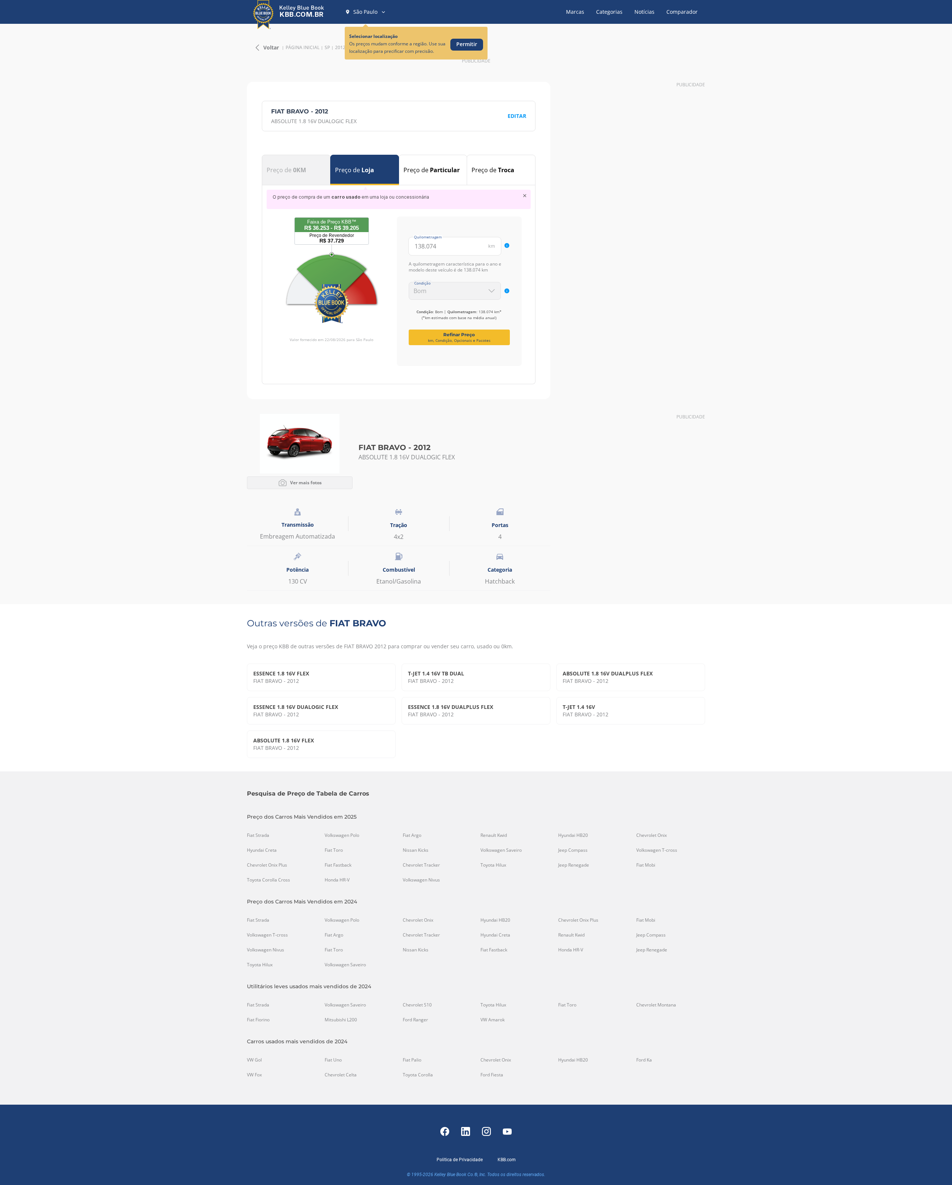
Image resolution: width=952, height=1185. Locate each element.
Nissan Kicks (415, 850)
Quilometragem (428, 237)
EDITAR (517, 115)
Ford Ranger (415, 1020)
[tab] (296, 170)
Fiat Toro (334, 850)
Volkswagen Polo (342, 835)
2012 (340, 48)
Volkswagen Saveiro (501, 850)
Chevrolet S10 (417, 1005)
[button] (365, 12)
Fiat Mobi (645, 865)
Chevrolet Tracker (421, 865)
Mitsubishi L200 (341, 1020)
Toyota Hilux (493, 865)
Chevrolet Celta (341, 1075)
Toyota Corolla (418, 1075)
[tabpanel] (399, 278)
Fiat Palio (412, 1060)
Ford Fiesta (491, 1075)
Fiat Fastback (338, 865)
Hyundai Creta (262, 850)
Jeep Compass (573, 850)
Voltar (271, 47)
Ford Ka (644, 1060)
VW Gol (254, 1060)
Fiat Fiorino (258, 1020)
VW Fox (254, 1075)
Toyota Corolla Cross (268, 880)
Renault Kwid (493, 835)
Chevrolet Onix (651, 835)
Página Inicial (302, 48)
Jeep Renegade (573, 865)
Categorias (609, 11)
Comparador (682, 11)
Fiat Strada (258, 835)
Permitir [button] (466, 44)
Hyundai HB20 (573, 835)
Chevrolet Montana (656, 1005)
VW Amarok (492, 1020)
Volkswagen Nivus (421, 880)
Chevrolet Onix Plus (267, 865)
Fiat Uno (333, 1060)
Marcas (575, 11)
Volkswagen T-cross (656, 850)
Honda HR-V (337, 880)
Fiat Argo (412, 835)
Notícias (644, 11)
